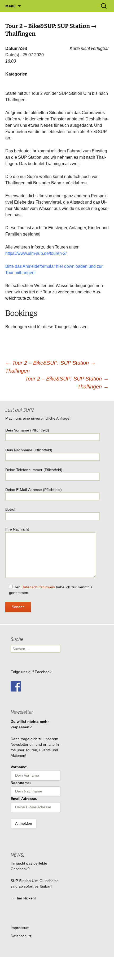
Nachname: (21, 783)
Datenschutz (21, 936)
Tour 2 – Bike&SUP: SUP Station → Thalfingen (67, 383)
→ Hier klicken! (23, 898)
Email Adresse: (24, 798)
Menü (10, 5)
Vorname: (19, 767)
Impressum (20, 928)
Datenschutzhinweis (38, 587)
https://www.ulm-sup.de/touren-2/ (36, 253)
